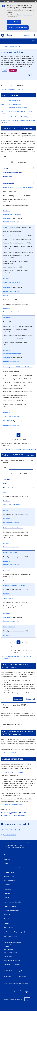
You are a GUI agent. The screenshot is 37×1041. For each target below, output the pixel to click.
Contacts (6, 923)
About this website (9, 880)
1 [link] (18, 435)
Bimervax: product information (12, 214)
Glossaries (7, 893)
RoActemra (6, 570)
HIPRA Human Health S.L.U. (11, 191)
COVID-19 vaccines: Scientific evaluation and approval (20, 449)
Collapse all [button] (30, 699)
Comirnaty (6, 227)
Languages (7, 884)
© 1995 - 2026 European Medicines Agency (16, 983)
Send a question (8, 927)
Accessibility (7, 889)
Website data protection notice (12, 902)
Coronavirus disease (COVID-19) (14, 46)
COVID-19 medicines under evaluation (14, 107)
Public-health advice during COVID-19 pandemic (17, 117)
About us (6, 855)
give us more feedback (9, 834)
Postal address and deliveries (12, 960)
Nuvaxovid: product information (12, 353)
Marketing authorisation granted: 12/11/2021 (15, 557)
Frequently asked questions (11, 910)
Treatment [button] (6, 479)
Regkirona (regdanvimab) (10, 552)
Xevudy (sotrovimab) (9, 626)
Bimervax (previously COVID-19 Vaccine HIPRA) (18, 187)
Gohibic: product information (11, 504)
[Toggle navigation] (33, 41)
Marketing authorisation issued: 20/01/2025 (15, 514)
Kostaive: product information (11, 312)
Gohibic (5, 492)
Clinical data (6, 218)
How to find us (8, 956)
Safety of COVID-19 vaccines (11, 104)
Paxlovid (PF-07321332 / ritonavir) (13, 528)
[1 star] (3, 829)
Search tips (7, 914)
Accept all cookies (14, 22)
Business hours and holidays (12, 964)
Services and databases (10, 936)
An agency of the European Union (14, 999)
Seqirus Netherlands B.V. (10, 300)
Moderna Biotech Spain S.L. (11, 371)
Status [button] (5, 483)
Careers (6, 863)
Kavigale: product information (11, 522)
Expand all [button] (18, 699)
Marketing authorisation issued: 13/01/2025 (15, 496)
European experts (9, 876)
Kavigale (5, 510)
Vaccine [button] (5, 168)
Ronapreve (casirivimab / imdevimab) (14, 585)
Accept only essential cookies (17, 27)
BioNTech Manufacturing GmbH (12, 231)
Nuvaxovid (6, 317)
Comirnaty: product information (12, 282)
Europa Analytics (28, 15)
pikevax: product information (12, 416)
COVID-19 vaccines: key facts (11, 100)
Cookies (19, 15)
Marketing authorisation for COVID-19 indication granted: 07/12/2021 (17, 575)
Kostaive (5, 295)
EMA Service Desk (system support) (14, 932)
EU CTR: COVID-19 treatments (13, 772)
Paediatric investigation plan (11, 221)
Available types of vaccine (12, 724)
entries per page (22, 162)
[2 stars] (5, 829)
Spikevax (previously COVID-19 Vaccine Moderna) (18, 367)
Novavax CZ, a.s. (8, 322)
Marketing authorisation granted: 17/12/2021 (15, 631)
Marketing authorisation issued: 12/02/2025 (15, 304)
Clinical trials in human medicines (13, 804)
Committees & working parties (12, 868)
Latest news (6, 211)
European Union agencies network (14, 991)
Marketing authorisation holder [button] (12, 172)
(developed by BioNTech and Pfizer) (17, 227)
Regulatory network (9, 872)
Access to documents (10, 919)
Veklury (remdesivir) (9, 598)
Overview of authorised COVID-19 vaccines (16, 706)
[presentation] (18, 175)
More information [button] (8, 183)
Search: (6, 156)
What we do (7, 859)
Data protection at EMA (11, 906)
